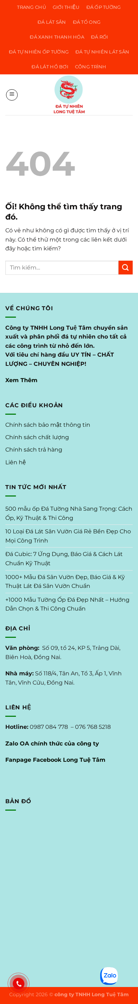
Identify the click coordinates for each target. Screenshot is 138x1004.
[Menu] (12, 95)
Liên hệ (15, 462)
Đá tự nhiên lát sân (102, 52)
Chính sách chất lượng (37, 437)
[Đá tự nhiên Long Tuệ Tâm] (69, 94)
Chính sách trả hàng (33, 449)
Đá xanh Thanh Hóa (57, 37)
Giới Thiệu (66, 7)
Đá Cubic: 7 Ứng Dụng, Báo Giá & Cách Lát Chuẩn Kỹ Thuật (64, 559)
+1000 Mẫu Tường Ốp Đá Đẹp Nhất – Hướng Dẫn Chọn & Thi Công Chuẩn (67, 604)
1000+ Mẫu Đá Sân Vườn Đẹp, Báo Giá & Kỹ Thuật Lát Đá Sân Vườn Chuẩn (65, 582)
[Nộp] (126, 267)
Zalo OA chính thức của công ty (52, 743)
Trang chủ (31, 7)
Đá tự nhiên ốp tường (39, 52)
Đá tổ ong (86, 22)
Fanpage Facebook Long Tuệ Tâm (55, 759)
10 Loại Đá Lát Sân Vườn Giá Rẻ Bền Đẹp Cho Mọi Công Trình (68, 536)
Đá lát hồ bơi (49, 66)
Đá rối (99, 37)
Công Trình (91, 66)
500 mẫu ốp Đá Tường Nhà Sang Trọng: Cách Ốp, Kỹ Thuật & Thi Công (68, 513)
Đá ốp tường (103, 7)
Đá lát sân (52, 22)
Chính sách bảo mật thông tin (47, 424)
